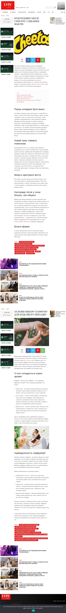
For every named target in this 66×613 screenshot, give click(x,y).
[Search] (55, 7)
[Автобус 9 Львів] (6, 69)
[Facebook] (28, 60)
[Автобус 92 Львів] (6, 56)
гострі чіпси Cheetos (26, 241)
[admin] (5, 22)
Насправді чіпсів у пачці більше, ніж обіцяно (29, 100)
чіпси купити (20, 253)
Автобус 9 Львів (5, 74)
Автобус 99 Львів (6, 37)
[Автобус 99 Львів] (6, 31)
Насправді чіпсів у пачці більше (25, 249)
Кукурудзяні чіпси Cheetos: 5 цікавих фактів (30, 245)
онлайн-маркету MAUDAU (21, 221)
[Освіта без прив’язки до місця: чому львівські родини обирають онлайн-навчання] (9, 298)
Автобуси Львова (6, 49)
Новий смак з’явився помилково (25, 96)
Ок (33, 610)
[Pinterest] (37, 60)
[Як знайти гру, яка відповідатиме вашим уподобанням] (9, 264)
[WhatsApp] (42, 60)
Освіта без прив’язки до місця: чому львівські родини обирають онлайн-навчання (31, 299)
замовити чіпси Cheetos (38, 84)
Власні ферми (20, 101)
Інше (7, 15)
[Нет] (64, 609)
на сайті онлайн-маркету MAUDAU (26, 247)
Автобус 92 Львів (6, 62)
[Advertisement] (58, 50)
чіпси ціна (30, 253)
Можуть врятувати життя (23, 98)
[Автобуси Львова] (6, 44)
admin (8, 22)
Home (2, 15)
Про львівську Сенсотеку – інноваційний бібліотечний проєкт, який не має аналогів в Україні (60, 21)
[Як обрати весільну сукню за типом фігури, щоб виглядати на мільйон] (9, 275)
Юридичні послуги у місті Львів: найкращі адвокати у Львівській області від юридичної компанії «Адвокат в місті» (33, 287)
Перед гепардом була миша (24, 95)
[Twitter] (33, 60)
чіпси (38, 251)
